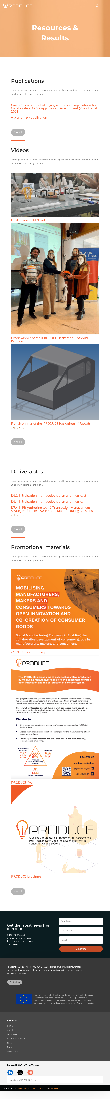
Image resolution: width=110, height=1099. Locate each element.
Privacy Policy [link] (42, 1088)
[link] (17, 6)
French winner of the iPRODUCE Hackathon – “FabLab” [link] (51, 423)
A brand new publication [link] (29, 117)
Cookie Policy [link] (54, 1088)
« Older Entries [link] (18, 428)
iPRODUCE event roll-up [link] (28, 652)
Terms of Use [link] (29, 1088)
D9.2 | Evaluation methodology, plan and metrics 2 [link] (48, 495)
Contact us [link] (15, 982)
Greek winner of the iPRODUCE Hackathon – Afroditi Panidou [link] (49, 339)
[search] (96, 5)
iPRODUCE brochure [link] (26, 876)
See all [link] (18, 132)
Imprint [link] (19, 1088)
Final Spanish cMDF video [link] (29, 220)
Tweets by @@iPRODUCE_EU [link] (22, 1080)
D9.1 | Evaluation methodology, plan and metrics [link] (47, 501)
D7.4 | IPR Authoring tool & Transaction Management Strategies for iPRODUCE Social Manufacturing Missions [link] (52, 509)
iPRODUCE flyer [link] (22, 782)
